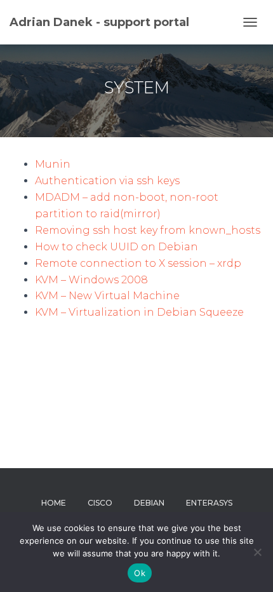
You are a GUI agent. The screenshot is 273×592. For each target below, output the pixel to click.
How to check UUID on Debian (116, 247)
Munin (52, 164)
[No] (257, 552)
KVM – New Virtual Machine (107, 296)
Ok (139, 573)
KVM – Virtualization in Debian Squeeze (139, 312)
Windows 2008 (108, 280)
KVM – (52, 280)
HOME (53, 503)
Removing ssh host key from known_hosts (147, 230)
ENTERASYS (209, 503)
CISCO (100, 503)
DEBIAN (149, 503)
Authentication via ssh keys (107, 181)
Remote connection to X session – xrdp (138, 263)
